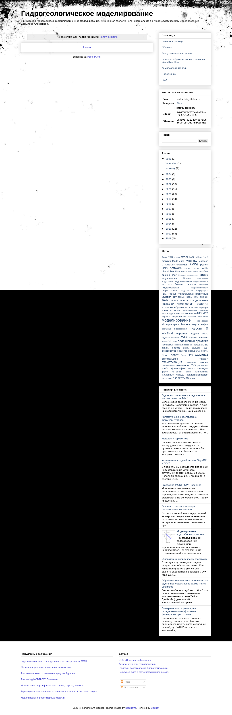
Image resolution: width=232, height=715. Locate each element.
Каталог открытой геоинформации (137, 664)
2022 (169, 184)
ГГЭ (170, 284)
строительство (170, 359)
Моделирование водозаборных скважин (190, 533)
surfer (187, 268)
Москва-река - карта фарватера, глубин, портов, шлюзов (52, 685)
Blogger (155, 707)
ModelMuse (178, 261)
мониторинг (202, 321)
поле (174, 341)
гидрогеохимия (170, 290)
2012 (169, 233)
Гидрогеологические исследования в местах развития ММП (183, 397)
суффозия (203, 359)
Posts (126, 681)
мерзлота (166, 316)
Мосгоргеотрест (170, 324)
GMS (205, 257)
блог (174, 274)
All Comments (130, 687)
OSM (173, 265)
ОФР (184, 337)
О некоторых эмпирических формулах (184, 558)
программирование (183, 345)
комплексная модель (195, 310)
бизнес (166, 274)
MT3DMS (166, 265)
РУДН (205, 348)
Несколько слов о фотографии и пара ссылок (144, 672)
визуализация (169, 278)
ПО (169, 341)
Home (87, 47)
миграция (177, 316)
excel (184, 257)
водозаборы (202, 278)
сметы (204, 351)
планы (164, 341)
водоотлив (167, 281)
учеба (165, 368)
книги (177, 310)
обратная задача (187, 333)
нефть (204, 324)
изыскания (168, 303)
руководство (169, 350)
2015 (169, 218)
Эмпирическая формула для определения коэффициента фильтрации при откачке (179, 611)
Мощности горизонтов (175, 438)
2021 (169, 189)
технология (183, 365)
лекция (180, 313)
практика (202, 341)
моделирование (176, 320)
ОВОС (205, 334)
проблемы (167, 344)
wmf (190, 272)
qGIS (164, 268)
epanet (177, 257)
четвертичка (201, 371)
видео (204, 274)
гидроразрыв (202, 291)
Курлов (165, 313)
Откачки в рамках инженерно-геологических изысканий (179, 508)
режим (186, 348)
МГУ (199, 313)
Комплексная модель (174, 67)
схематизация (172, 362)
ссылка (201, 354)
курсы (172, 313)
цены (188, 372)
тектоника (191, 362)
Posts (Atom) (94, 56)
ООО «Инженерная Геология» (135, 660)
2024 (169, 174)
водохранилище (200, 281)
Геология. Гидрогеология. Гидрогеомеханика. (143, 668)
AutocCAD (167, 257)
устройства (203, 365)
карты (194, 307)
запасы (174, 300)
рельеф (196, 348)
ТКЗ (193, 365)
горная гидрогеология (181, 294)
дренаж (204, 297)
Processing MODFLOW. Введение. (182, 484)
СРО (190, 355)
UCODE (196, 268)
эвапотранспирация (197, 375)
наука (195, 324)
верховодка (192, 275)
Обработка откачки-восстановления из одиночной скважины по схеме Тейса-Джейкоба (185, 583)
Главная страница (172, 41)
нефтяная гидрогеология (174, 329)
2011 (169, 238)
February (170, 168)
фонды (191, 369)
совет (175, 355)
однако (166, 337)
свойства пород (186, 351)
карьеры (203, 307)
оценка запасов (198, 337)
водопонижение (183, 281)
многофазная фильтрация (195, 316)
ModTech (203, 261)
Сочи (183, 355)
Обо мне (167, 47)
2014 (169, 223)
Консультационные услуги (177, 53)
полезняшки (186, 341)
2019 (169, 199)
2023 (169, 179)
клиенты (166, 310)
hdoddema (130, 707)
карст (187, 307)
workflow (203, 271)
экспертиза (181, 378)
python (204, 264)
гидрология (187, 290)
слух (198, 351)
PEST (185, 264)
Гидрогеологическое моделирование (87, 13)
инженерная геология (192, 303)
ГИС (164, 293)
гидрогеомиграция (199, 288)
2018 (169, 203)
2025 (169, 158)
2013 (169, 228)
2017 (169, 208)
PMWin (194, 264)
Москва (185, 324)
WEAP (184, 272)
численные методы (173, 375)
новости (196, 328)
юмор (193, 378)
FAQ (164, 79)
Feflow (198, 257)
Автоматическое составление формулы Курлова (179, 418)
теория (204, 362)
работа (176, 347)
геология (191, 284)
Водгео (187, 278)
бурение (182, 275)
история (165, 307)
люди (187, 313)
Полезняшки (169, 73)
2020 (169, 194)
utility (205, 268)
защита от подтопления (193, 300)
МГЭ (205, 313)
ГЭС (196, 297)
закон (165, 300)
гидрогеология (170, 287)
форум (165, 372)
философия (178, 368)
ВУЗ (163, 284)
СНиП (165, 355)
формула (202, 368)
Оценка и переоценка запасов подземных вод (46, 667)
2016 (169, 213)
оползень (175, 338)
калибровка (177, 307)
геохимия (203, 284)
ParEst (179, 265)
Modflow (191, 261)
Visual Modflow (171, 271)
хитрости (177, 371)
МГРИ (194, 313)
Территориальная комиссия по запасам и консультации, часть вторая (59, 691)
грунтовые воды (182, 297)
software (176, 268)
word (195, 272)
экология (167, 378)
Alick (179, 103)
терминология (168, 365)
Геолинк (179, 284)
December (171, 163)
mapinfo (166, 260)
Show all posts (109, 36)
